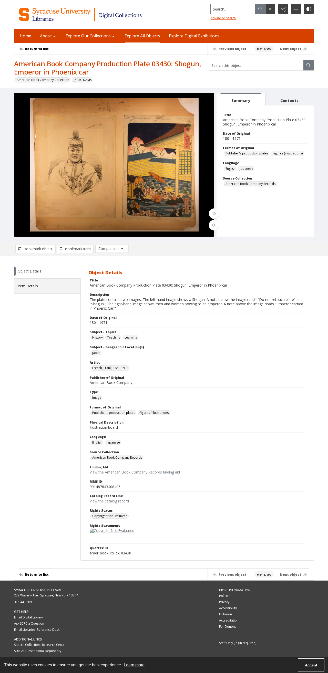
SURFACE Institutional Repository (37, 651)
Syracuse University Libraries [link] (39, 590)
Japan (96, 353)
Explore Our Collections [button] (88, 36)
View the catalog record (109, 501)
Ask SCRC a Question (29, 623)
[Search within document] (308, 65)
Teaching (113, 337)
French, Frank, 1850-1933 (110, 368)
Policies (224, 596)
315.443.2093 (24, 602)
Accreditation (229, 620)
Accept (311, 665)
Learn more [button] (134, 665)
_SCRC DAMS (82, 80)
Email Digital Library (28, 617)
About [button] (46, 36)
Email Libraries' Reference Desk (36, 629)
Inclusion (225, 614)
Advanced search (223, 18)
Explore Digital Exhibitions (194, 36)
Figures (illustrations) (288, 153)
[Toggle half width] (214, 225)
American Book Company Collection (43, 80)
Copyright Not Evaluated (110, 516)
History (97, 337)
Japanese (246, 168)
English (230, 168)
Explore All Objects (142, 36)
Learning (131, 337)
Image (96, 397)
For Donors (227, 626)
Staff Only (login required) (237, 643)
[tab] (241, 99)
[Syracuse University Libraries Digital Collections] (95, 14)
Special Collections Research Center (40, 645)
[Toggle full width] (214, 213)
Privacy (224, 602)
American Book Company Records (250, 184)
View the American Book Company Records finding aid (135, 472)
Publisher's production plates (246, 153)
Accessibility (228, 608)
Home (25, 36)
